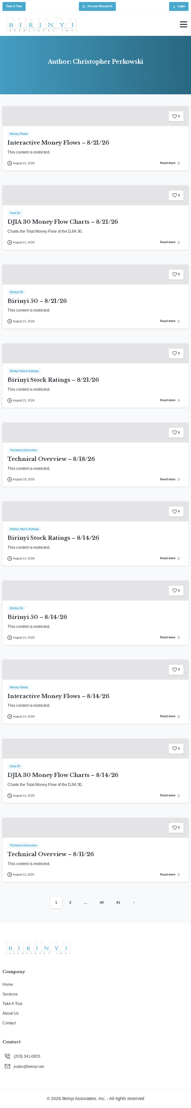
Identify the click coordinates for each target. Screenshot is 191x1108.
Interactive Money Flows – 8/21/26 (58, 142)
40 (102, 902)
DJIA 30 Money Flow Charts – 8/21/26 (62, 221)
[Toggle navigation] (184, 24)
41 (118, 902)
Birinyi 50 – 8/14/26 (37, 616)
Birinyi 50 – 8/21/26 (37, 300)
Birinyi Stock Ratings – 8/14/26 (53, 537)
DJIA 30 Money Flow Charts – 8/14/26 (62, 775)
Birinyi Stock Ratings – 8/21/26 (53, 379)
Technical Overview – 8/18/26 (51, 458)
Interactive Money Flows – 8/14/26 (58, 696)
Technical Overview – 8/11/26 (50, 854)
